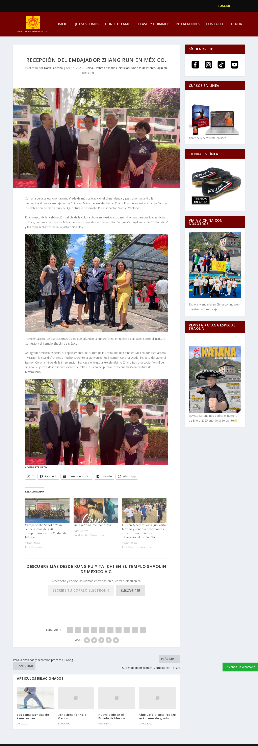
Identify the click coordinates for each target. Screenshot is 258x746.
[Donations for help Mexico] (76, 698)
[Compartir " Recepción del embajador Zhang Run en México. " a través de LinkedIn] (110, 630)
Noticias (124, 68)
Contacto (215, 24)
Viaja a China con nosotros (92, 525)
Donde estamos (118, 24)
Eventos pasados (106, 68)
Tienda (236, 24)
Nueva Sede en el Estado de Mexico (111, 716)
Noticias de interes (143, 68)
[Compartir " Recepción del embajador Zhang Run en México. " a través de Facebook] (70, 630)
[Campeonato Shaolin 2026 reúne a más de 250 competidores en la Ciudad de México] (47, 510)
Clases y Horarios (154, 24)
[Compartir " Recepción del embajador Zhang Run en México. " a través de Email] (135, 630)
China (89, 68)
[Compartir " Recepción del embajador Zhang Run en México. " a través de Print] (143, 630)
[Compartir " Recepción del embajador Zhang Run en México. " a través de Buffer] (118, 630)
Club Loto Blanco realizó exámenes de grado (157, 716)
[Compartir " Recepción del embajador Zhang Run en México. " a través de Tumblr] (94, 630)
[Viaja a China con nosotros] (96, 510)
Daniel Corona (53, 68)
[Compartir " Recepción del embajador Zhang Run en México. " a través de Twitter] (78, 630)
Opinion (162, 68)
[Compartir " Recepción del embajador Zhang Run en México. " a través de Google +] (86, 630)
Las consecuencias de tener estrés (33, 716)
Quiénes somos (86, 24)
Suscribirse (130, 590)
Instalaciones (188, 24)
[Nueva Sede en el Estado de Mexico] (116, 698)
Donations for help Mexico (72, 716)
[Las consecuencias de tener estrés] (35, 698)
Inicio (63, 24)
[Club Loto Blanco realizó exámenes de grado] (157, 698)
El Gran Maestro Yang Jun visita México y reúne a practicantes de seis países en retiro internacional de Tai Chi (144, 531)
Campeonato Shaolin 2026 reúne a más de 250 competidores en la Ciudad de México (46, 531)
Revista (84, 73)
